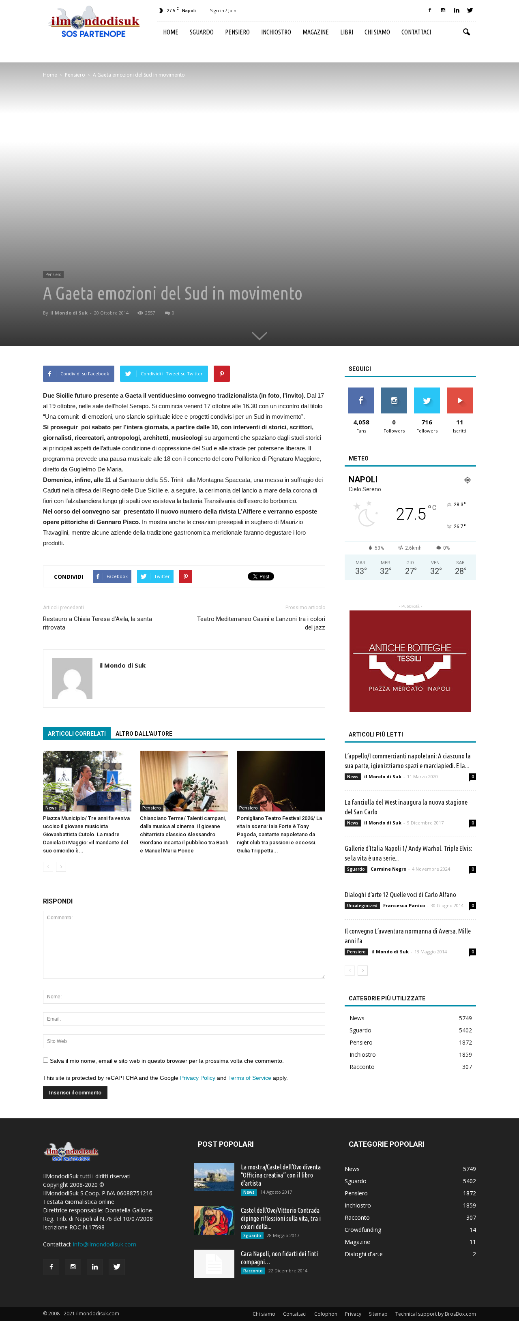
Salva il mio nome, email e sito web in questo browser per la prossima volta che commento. (167, 1061)
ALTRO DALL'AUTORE (144, 733)
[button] (466, 32)
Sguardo (202, 32)
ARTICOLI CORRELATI (77, 733)
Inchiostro (276, 32)
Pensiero (237, 32)
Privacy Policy (197, 1078)
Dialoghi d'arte (364, 1254)
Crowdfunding (363, 1229)
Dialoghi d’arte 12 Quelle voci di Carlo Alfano (400, 894)
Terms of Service (249, 1078)
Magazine (315, 32)
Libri (346, 32)
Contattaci (416, 32)
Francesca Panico (404, 905)
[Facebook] (430, 10)
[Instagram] (443, 10)
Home (170, 32)
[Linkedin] (456, 10)
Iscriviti (459, 391)
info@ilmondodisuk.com (104, 1244)
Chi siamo (377, 32)
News (51, 808)
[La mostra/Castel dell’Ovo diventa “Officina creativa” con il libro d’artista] (214, 1177)
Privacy (353, 1313)
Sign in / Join (223, 10)
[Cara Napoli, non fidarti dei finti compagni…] (214, 1264)
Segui (394, 391)
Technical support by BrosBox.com (435, 1313)
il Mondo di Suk (69, 313)
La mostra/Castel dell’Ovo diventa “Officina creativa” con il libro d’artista (281, 1175)
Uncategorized (362, 905)
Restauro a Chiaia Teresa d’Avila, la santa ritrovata (97, 623)
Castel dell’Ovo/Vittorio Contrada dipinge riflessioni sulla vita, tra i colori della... (281, 1218)
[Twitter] (470, 10)
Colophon (325, 1313)
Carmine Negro (388, 869)
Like (361, 391)
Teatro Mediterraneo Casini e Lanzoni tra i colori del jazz (261, 623)
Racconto (362, 1067)
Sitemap (378, 1313)
